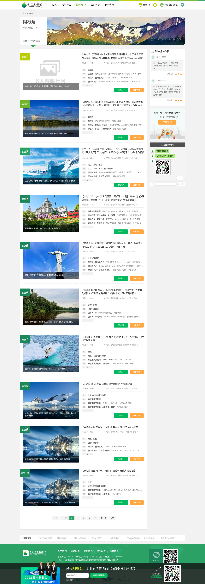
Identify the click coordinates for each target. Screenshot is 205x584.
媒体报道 (101, 551)
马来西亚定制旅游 (133, 538)
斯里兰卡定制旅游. (168, 538)
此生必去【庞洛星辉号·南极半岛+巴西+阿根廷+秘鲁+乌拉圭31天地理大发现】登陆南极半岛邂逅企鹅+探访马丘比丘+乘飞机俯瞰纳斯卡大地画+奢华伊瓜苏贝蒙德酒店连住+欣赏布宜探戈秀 (113, 152)
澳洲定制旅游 (96, 538)
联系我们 (88, 551)
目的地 (79, 4)
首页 (54, 4)
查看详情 (136, 90)
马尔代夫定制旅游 (46, 538)
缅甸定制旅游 (149, 538)
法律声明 (69, 580)
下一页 (103, 518)
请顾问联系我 (99, 575)
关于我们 (62, 551)
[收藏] (183, 5)
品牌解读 (75, 551)
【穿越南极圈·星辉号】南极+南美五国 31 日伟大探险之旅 (110, 427)
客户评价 (95, 4)
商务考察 (109, 4)
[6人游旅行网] (33, 5)
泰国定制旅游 (62, 538)
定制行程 (66, 4)
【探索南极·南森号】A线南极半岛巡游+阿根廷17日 (107, 384)
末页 (112, 518)
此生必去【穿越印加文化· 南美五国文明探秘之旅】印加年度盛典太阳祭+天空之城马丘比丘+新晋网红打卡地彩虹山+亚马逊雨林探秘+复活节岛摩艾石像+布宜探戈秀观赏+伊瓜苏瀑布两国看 (112, 57)
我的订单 (147, 5)
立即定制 (167, 122)
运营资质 (114, 551)
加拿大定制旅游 (80, 538)
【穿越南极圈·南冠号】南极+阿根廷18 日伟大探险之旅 (108, 470)
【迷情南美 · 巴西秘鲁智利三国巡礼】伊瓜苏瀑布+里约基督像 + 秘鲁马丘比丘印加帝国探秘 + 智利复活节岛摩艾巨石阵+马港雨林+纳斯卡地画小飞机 (112, 105)
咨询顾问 (121, 90)
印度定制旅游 (114, 538)
